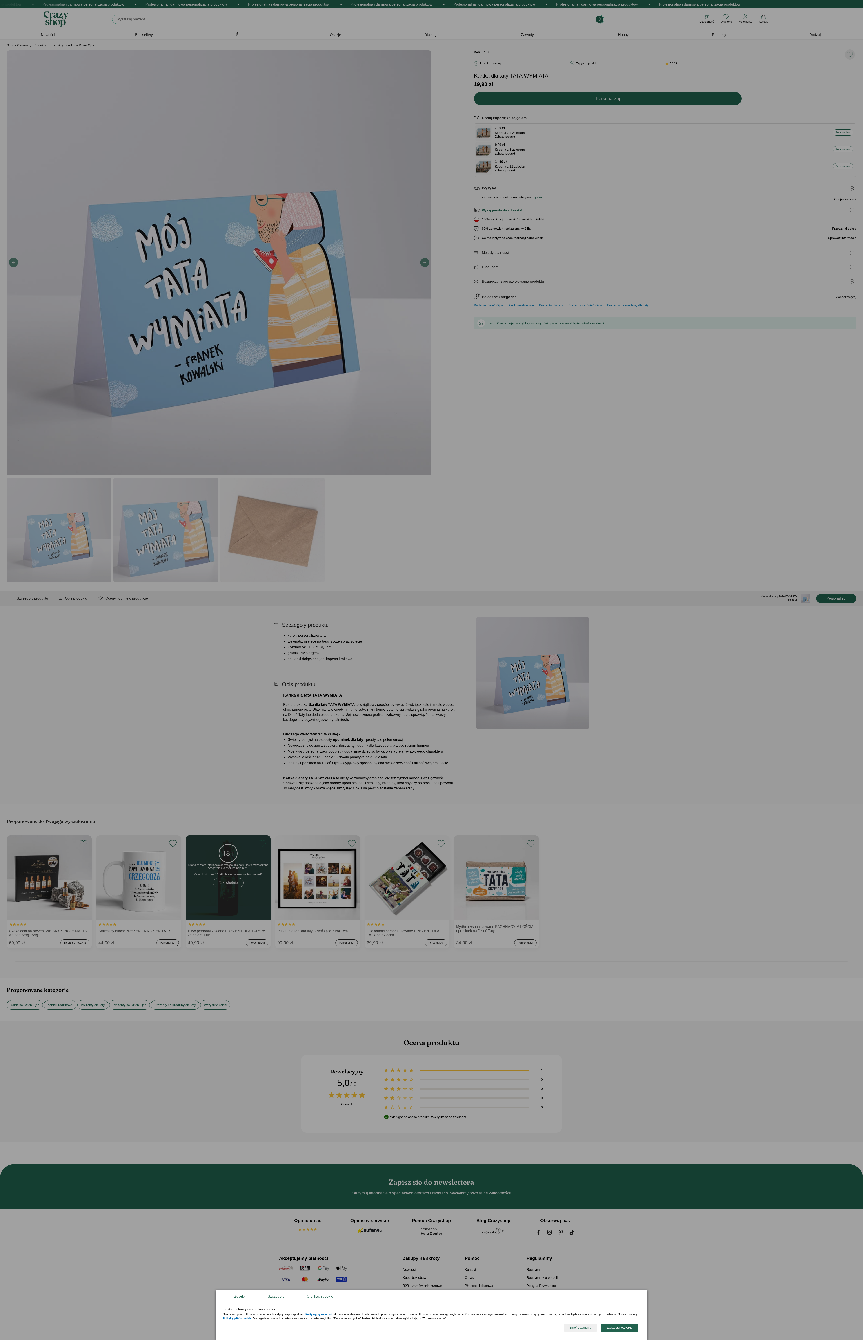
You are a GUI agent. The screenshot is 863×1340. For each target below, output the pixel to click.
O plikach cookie (320, 1296)
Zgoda (239, 1296)
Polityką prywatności (318, 1314)
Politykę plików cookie (237, 1318)
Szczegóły (276, 1296)
